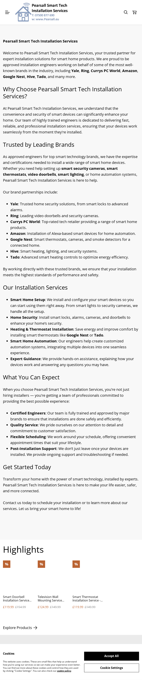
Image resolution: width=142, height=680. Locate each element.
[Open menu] (7, 12)
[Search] (125, 12)
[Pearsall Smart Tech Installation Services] (41, 12)
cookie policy (64, 670)
